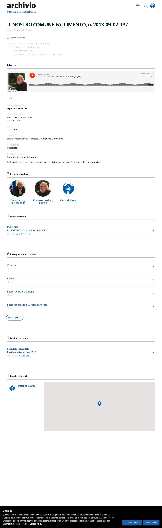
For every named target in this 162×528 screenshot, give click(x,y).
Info (10, 98)
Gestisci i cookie (132, 523)
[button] (99, 403)
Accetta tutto (151, 523)
